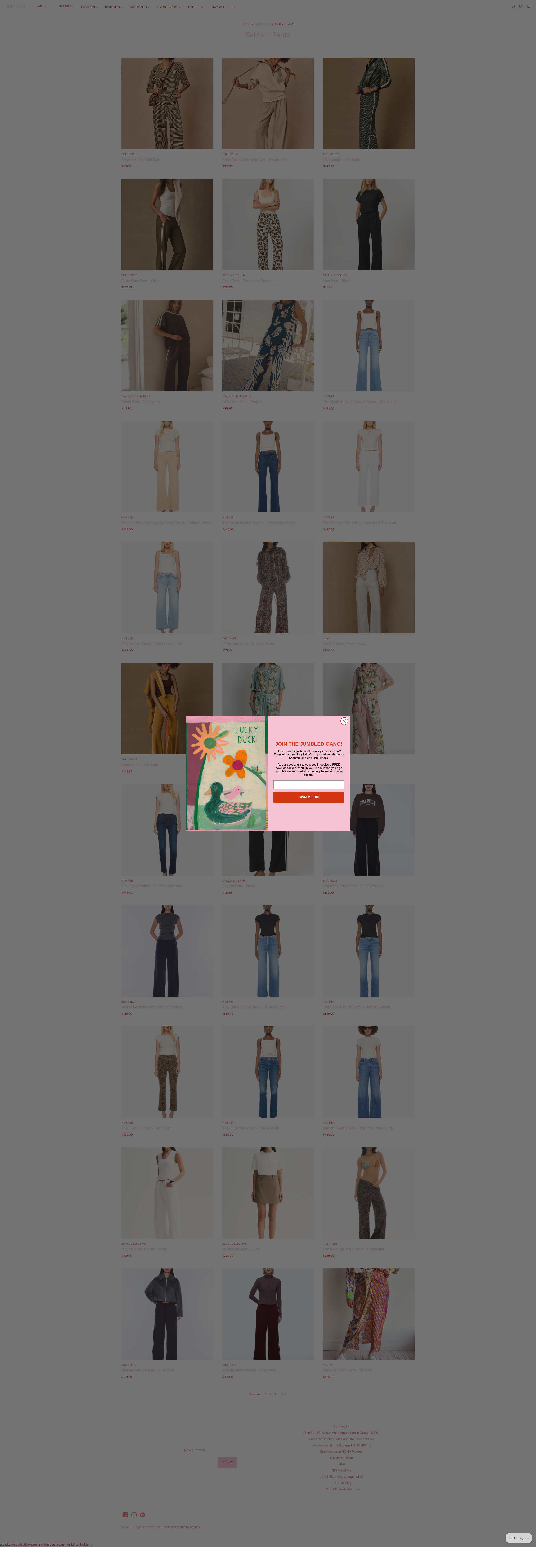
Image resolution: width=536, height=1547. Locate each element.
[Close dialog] (344, 721)
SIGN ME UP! (309, 797)
